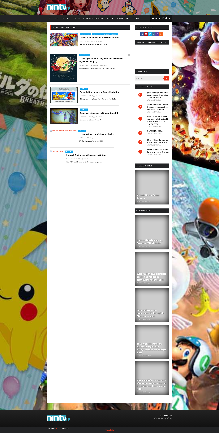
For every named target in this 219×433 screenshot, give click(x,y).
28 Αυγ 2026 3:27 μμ (143, 283)
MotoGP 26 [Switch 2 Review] (156, 131)
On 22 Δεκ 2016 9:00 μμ (87, 41)
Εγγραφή (136, 18)
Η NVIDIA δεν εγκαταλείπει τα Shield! (96, 134)
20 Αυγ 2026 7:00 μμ (143, 319)
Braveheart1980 (102, 65)
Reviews (114, 34)
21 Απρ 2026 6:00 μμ (154, 154)
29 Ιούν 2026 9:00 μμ (154, 112)
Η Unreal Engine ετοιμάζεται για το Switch (85, 155)
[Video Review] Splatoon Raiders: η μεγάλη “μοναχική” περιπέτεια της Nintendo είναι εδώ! (157, 94)
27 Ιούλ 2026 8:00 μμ (154, 100)
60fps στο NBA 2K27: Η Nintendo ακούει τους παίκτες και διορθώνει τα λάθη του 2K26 (151, 276)
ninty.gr (58, 428)
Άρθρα (110, 18)
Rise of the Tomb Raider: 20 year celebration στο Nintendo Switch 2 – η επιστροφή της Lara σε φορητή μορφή (157, 120)
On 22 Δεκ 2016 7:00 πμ (73, 159)
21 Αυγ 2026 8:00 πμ (143, 392)
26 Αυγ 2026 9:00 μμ (143, 246)
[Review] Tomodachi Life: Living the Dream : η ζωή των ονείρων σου (158, 150)
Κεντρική (53, 18)
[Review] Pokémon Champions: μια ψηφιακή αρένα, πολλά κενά (157, 141)
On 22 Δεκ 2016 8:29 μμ (87, 65)
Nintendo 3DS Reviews (101, 34)
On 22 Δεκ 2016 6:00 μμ (87, 96)
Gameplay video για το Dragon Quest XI (99, 113)
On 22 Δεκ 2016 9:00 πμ (85, 138)
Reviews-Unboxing (93, 18)
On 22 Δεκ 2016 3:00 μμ (87, 117)
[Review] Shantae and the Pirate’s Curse (99, 38)
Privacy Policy (110, 430)
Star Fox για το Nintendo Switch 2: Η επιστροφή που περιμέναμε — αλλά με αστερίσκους (157, 106)
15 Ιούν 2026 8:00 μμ (154, 126)
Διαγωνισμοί (84, 55)
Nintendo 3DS (86, 34)
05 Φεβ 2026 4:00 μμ (143, 201)
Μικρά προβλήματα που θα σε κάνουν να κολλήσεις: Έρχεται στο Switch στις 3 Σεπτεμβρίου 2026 (151, 384)
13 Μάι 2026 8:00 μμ (154, 133)
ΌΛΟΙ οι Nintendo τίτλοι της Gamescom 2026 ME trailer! (149, 242)
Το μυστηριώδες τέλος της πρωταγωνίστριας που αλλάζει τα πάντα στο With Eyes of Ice (151, 348)
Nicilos (100, 41)
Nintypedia (122, 18)
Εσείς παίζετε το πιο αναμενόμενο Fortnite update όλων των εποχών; (150, 313)
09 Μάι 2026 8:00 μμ (154, 145)
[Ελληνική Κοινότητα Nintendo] (59, 10)
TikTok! (65, 18)
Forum (76, 18)
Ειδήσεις (84, 88)
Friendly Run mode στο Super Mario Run (99, 92)
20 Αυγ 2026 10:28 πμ (144, 355)
